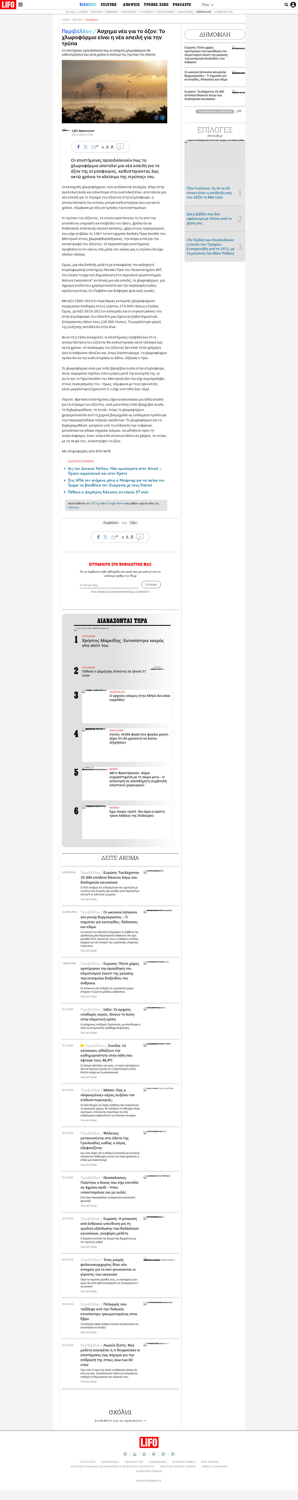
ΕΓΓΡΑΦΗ (151, 584)
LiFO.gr (95, 503)
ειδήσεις (73, 507)
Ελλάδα (70, 11)
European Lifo (224, 11)
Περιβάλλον (203, 11)
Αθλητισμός (185, 11)
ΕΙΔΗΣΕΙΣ (77, 19)
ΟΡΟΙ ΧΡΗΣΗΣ (98, 591)
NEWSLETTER (134, 1461)
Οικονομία (112, 11)
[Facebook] (156, 117)
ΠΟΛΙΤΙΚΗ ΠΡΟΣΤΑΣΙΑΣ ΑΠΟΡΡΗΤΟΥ (130, 591)
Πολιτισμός (129, 11)
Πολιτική (96, 11)
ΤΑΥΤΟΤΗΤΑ (87, 1461)
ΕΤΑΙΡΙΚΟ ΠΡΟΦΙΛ (184, 1461)
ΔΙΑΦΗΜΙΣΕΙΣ (157, 1461)
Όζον (133, 522)
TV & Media (146, 11)
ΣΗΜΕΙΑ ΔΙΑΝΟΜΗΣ (214, 1466)
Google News (115, 503)
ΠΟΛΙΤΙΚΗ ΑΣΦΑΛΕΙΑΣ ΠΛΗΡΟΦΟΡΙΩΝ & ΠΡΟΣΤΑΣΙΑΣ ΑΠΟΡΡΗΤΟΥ (112, 1466)
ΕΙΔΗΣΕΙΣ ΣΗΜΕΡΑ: (81, 461)
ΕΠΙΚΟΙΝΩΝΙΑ (110, 1461)
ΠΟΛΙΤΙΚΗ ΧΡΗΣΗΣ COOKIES (178, 1466)
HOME (65, 19)
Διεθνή (83, 11)
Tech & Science (165, 11)
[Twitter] (162, 117)
